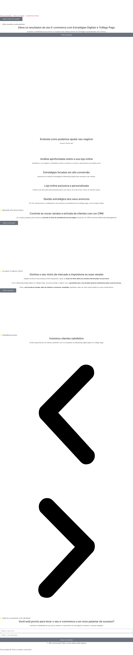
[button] (66, 414)
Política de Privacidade (19, 652)
